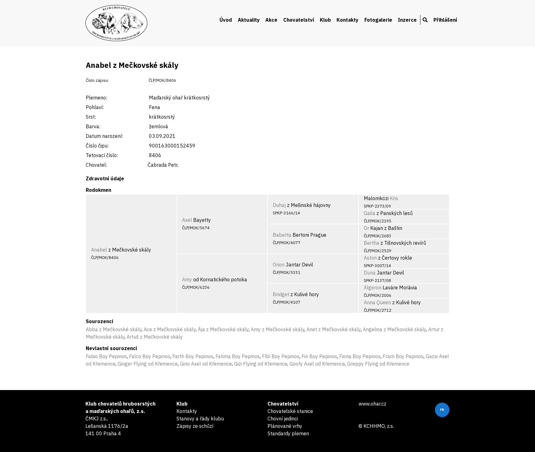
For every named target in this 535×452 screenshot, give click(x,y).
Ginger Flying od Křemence (148, 364)
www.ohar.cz (372, 404)
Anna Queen (377, 302)
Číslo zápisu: (97, 80)
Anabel (99, 250)
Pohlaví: (95, 107)
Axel (187, 220)
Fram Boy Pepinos (403, 356)
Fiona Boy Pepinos (360, 356)
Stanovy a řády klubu (200, 418)
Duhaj (279, 205)
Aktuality (249, 20)
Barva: (93, 126)
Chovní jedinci (283, 418)
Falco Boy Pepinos (149, 356)
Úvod (226, 20)
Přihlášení (445, 20)
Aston (370, 258)
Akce (271, 20)
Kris (394, 198)
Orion (279, 264)
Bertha (371, 243)
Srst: (91, 117)
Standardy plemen (288, 433)
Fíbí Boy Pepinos (280, 356)
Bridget (281, 294)
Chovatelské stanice (290, 411)
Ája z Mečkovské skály (223, 329)
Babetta (282, 235)
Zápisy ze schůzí (194, 426)
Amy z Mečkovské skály (277, 329)
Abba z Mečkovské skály (113, 329)
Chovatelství (298, 20)
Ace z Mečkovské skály (170, 329)
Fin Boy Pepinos (319, 356)
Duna (370, 273)
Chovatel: (96, 165)
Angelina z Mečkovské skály (394, 329)
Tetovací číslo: (102, 155)
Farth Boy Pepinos (192, 356)
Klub (325, 20)
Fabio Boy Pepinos (106, 356)
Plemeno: (96, 97)
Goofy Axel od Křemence (317, 364)
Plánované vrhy (285, 426)
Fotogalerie (378, 20)
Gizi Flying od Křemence (260, 364)
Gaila (369, 213)
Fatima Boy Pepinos (237, 356)
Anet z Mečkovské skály (334, 329)
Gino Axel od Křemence (206, 364)
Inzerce (407, 20)
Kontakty (348, 20)
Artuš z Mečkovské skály (155, 337)
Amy (187, 279)
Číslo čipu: (97, 146)
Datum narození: (104, 136)
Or (366, 228)
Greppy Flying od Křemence (378, 364)
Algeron (372, 287)
